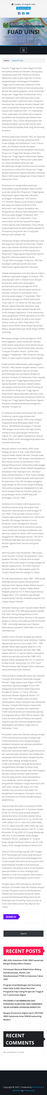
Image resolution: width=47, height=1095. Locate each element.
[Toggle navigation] (23, 50)
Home (6, 60)
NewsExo (17, 1090)
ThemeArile (29, 1090)
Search (11, 917)
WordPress (37, 1087)
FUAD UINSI (23, 32)
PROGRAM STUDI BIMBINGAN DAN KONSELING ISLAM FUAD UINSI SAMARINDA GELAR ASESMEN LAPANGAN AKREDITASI (22, 1004)
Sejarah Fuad (17, 60)
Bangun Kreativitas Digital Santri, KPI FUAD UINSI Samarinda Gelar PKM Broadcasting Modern (23, 1016)
